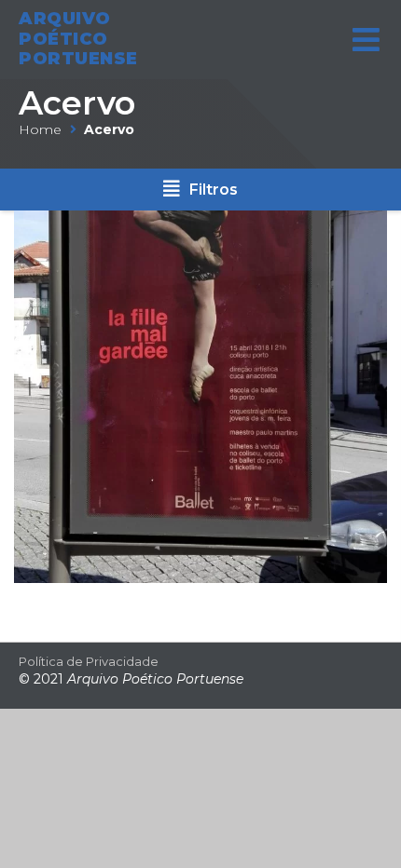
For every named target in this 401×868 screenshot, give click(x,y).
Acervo (77, 103)
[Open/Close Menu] (366, 39)
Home (40, 129)
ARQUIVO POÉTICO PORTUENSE (78, 38)
